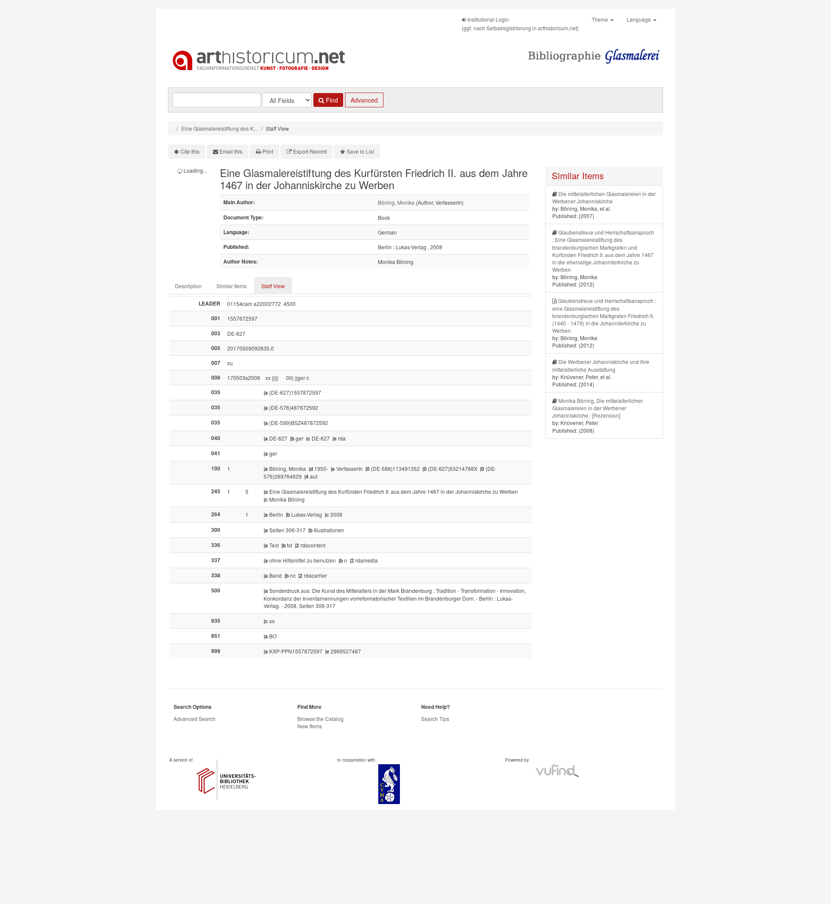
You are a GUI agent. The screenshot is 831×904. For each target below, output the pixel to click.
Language (639, 19)
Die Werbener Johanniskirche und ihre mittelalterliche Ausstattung (600, 365)
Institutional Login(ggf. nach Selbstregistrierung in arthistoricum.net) (520, 24)
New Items (309, 726)
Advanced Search (195, 718)
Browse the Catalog (320, 718)
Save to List (360, 151)
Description (188, 286)
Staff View (273, 286)
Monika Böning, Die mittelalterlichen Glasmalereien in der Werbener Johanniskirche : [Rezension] (597, 408)
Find (331, 100)
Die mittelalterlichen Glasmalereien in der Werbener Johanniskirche (604, 197)
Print (267, 151)
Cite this (190, 151)
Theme (600, 19)
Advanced (364, 100)
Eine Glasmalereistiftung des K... (219, 128)
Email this (230, 151)
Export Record (310, 151)
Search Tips (435, 718)
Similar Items (231, 286)
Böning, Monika (396, 202)
